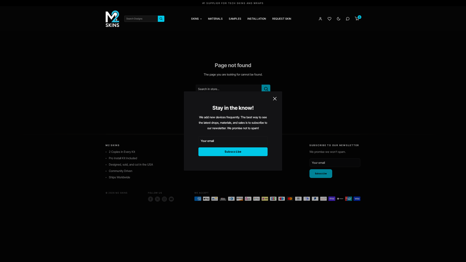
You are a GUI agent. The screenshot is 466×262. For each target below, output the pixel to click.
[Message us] (347, 18)
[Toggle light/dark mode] (338, 18)
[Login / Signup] (320, 18)
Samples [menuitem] (235, 18)
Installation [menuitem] (256, 18)
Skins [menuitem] (195, 18)
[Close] (275, 98)
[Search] (161, 19)
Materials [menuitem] (215, 18)
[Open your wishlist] (329, 18)
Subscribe (233, 152)
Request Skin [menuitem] (281, 18)
